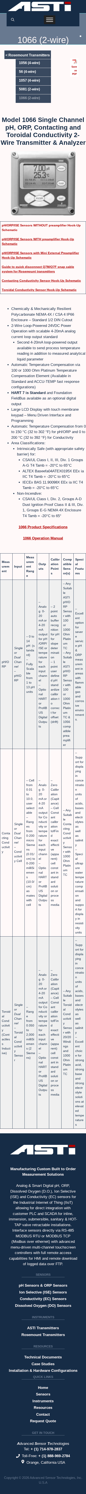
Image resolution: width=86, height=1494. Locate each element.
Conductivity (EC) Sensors (43, 1299)
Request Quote (43, 1421)
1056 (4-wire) (29, 63)
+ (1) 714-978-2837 (46, 1449)
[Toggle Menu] (49, 20)
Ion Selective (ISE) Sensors (43, 1292)
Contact (43, 1414)
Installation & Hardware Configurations (43, 1371)
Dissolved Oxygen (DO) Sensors (43, 1306)
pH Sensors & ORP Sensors (43, 1285)
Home (43, 1388)
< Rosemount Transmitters (28, 55)
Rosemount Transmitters (43, 1335)
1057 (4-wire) (29, 80)
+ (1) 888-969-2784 (54, 1456)
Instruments (43, 1317)
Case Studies (43, 1364)
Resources (43, 1346)
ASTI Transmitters (43, 1328)
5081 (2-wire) (29, 89)
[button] (13, 19)
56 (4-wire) (27, 71)
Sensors (43, 1274)
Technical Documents (43, 1357)
